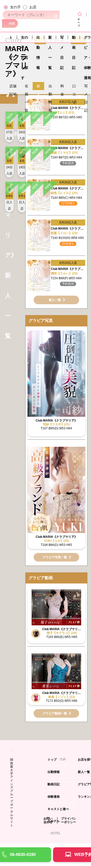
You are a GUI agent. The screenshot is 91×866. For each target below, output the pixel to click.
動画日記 (74, 38)
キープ (78, 22)
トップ (11, 38)
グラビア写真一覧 (55, 557)
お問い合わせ (48, 820)
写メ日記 (62, 38)
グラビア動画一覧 (55, 713)
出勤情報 (38, 38)
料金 (62, 87)
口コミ (74, 87)
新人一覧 (50, 38)
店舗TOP (12, 87)
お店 (32, 7)
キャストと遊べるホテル (58, 811)
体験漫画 (54, 799)
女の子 (15, 7)
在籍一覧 (26, 87)
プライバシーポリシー (68, 820)
